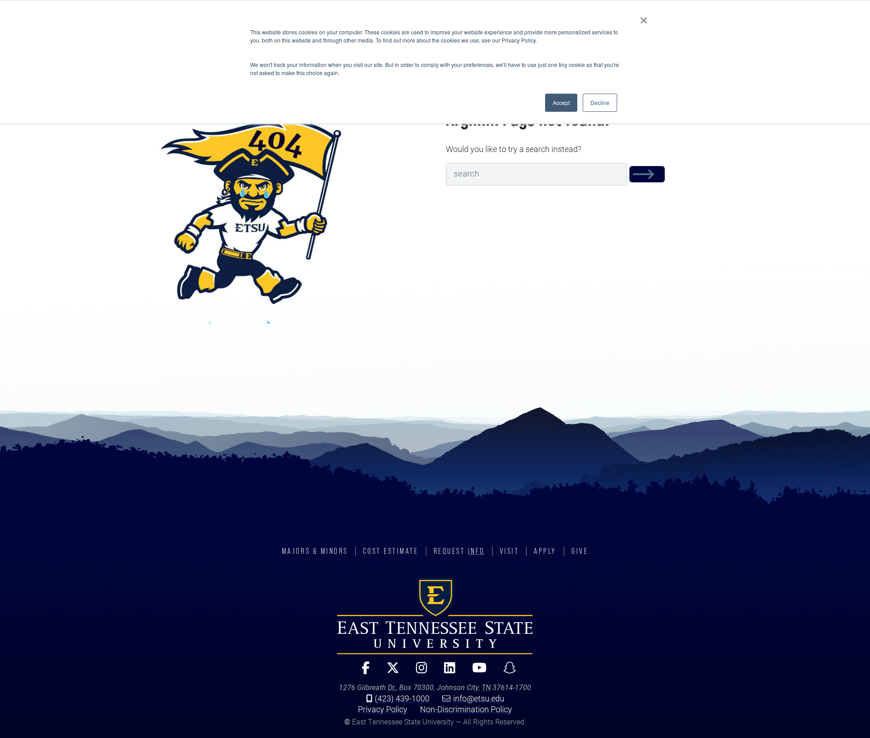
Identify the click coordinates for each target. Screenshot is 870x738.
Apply (545, 551)
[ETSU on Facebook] (361, 672)
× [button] (643, 17)
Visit (509, 551)
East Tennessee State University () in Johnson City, (435, 616)
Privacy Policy (382, 709)
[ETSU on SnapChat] (506, 672)
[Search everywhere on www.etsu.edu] (647, 174)
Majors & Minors (315, 551)
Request (459, 551)
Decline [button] (599, 102)
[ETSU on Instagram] (418, 672)
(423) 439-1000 (402, 698)
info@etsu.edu (478, 698)
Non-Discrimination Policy (466, 709)
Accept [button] (561, 102)
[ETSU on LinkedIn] (446, 672)
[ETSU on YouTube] (475, 672)
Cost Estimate (391, 551)
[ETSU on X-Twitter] (389, 672)
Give (579, 551)
